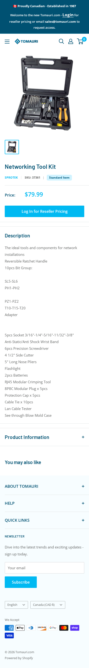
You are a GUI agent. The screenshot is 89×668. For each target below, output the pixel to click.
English (12, 604)
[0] (80, 41)
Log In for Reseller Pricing (45, 211)
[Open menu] (7, 42)
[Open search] (61, 41)
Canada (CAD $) (44, 604)
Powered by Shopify (19, 658)
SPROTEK (11, 177)
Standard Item (59, 177)
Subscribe (21, 582)
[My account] (70, 41)
